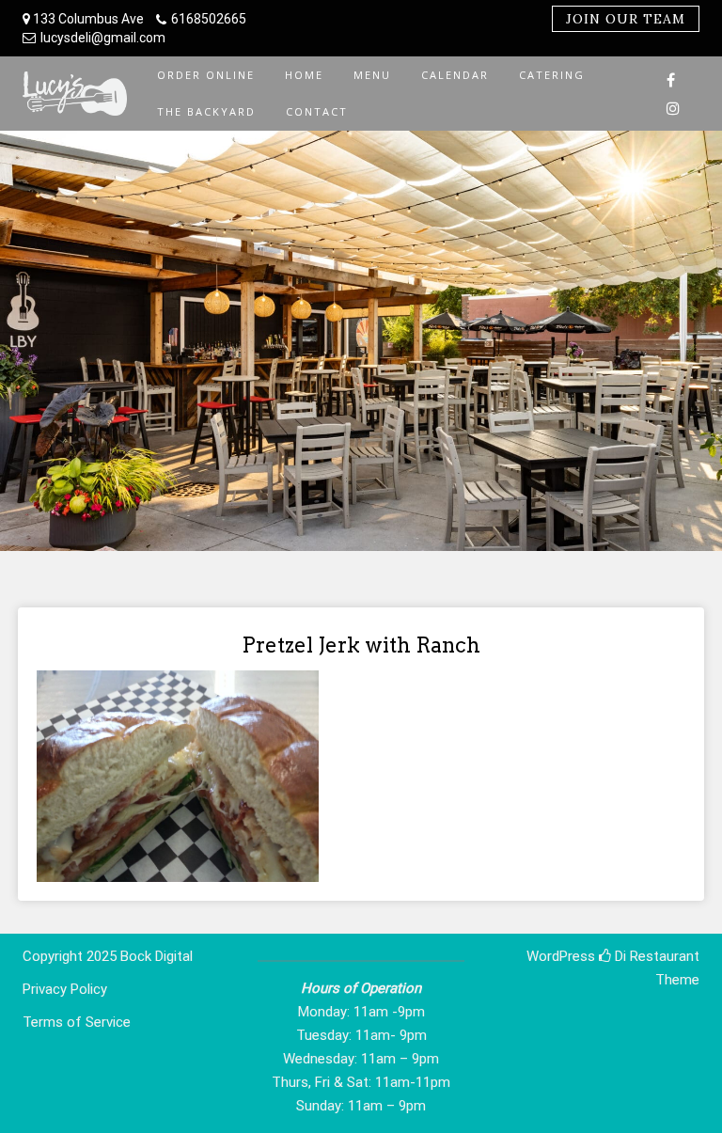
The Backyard (206, 111)
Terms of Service (77, 1022)
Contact (317, 111)
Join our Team (625, 18)
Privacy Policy (65, 989)
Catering (552, 75)
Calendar (455, 75)
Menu (372, 75)
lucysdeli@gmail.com (102, 37)
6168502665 (208, 18)
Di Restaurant (655, 956)
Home (304, 75)
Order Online (206, 75)
